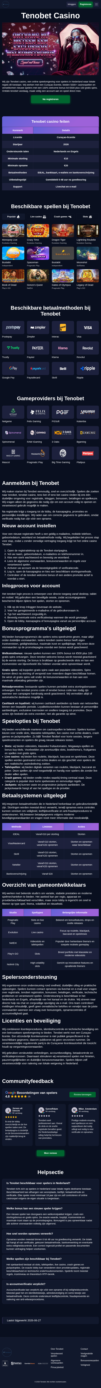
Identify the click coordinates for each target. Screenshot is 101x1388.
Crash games (60, 217)
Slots (85, 217)
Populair (11, 217)
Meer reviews (50, 1153)
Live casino (36, 217)
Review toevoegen (82, 1094)
